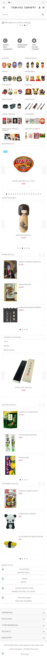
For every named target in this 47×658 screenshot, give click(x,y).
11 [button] (29, 194)
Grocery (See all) (9, 405)
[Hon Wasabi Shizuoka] (10, 442)
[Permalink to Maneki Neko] (23, 569)
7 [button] (20, 194)
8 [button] (22, 194)
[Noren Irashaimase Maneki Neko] (10, 315)
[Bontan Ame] (10, 465)
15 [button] (38, 194)
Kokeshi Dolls (31, 58)
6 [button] (17, 194)
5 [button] (15, 194)
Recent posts (7, 565)
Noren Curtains (8, 114)
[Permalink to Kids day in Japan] (23, 597)
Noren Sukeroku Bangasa (30, 262)
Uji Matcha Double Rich (28, 412)
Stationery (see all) (10, 483)
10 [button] (26, 194)
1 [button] (20, 25)
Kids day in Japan (23, 601)
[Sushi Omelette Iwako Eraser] (10, 544)
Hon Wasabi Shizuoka (28, 435)
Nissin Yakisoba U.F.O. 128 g (23, 181)
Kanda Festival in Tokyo (23, 591)
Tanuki (4, 71)
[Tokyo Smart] (23, 7)
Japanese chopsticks (12, 337)
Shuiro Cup (23, 235)
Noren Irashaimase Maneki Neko (30, 308)
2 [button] (22, 25)
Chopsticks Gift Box (23, 387)
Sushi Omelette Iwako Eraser (31, 536)
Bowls (6, 346)
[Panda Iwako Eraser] (10, 521)
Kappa (23, 582)
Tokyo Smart (18, 645)
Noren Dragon (25, 284)
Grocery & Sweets (32, 129)
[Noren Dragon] (10, 292)
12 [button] (31, 194)
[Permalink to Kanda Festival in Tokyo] (23, 588)
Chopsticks (29, 99)
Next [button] (44, 170)
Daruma (5, 58)
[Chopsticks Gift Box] (23, 371)
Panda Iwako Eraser (27, 514)
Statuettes (6, 85)
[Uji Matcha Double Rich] (10, 419)
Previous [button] (3, 170)
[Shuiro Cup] (23, 218)
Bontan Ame (24, 457)
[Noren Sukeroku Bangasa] (10, 269)
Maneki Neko (30, 71)
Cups (6, 341)
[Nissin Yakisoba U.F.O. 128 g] (23, 164)
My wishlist (43, 3)
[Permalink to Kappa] (23, 578)
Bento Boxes (7, 99)
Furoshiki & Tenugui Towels (10, 129)
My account (7, 619)
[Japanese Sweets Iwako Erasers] (10, 498)
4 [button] (26, 25)
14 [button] (35, 194)
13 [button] (33, 194)
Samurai (28, 85)
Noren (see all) (8, 254)
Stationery (29, 114)
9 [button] (24, 194)
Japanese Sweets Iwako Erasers (28, 492)
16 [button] (40, 194)
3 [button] (24, 25)
